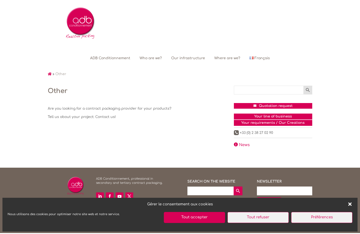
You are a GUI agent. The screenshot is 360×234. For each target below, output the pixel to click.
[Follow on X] (129, 196)
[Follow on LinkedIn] (100, 196)
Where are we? (227, 58)
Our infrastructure (188, 58)
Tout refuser (258, 217)
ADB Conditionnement (110, 58)
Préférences (322, 217)
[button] (350, 204)
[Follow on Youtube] (119, 196)
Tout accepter (194, 217)
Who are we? (151, 58)
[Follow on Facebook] (110, 196)
